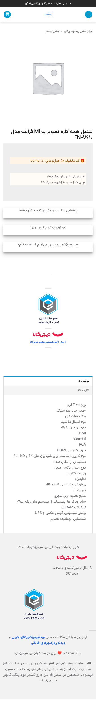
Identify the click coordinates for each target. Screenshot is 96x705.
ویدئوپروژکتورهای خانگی (48, 643)
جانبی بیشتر (53, 31)
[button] (88, 14)
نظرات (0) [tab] (83, 390)
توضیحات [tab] (83, 381)
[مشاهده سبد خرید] (7, 14)
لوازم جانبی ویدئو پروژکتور (78, 31)
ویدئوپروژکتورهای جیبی (28, 637)
